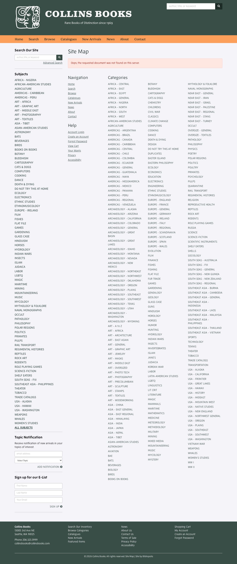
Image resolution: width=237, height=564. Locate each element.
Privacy (72, 155)
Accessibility (74, 160)
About (124, 39)
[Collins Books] (74, 18)
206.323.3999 (30, 540)
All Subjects (24, 428)
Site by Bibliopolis (144, 556)
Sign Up (54, 506)
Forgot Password (77, 141)
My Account (181, 530)
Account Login (76, 132)
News (111, 39)
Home (19, 39)
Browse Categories (78, 530)
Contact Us (127, 534)
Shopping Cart (183, 527)
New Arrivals (91, 39)
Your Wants (74, 150)
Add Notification (48, 467)
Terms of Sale (128, 538)
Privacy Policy (128, 541)
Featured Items (76, 541)
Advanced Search (52, 63)
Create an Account (78, 137)
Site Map (129, 556)
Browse (49, 39)
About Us (126, 530)
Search (34, 39)
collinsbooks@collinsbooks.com (32, 543)
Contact (140, 39)
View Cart (73, 146)
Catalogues (69, 39)
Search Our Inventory (80, 527)
